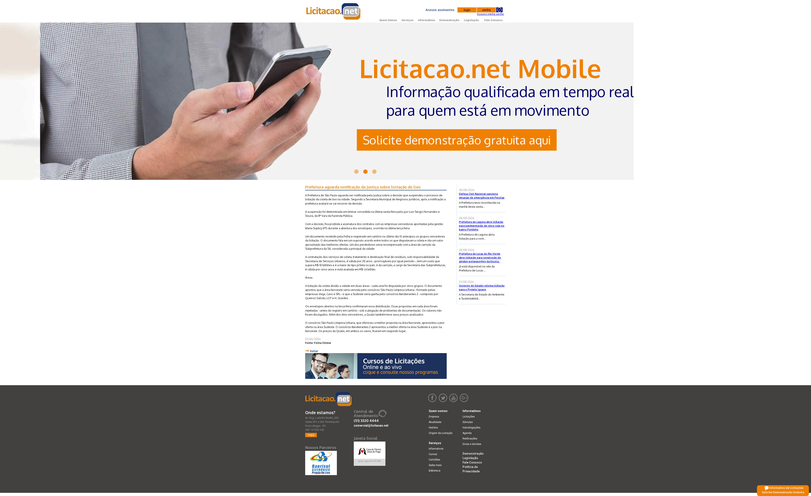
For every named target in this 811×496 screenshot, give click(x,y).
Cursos (433, 454)
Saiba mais (435, 465)
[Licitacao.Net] (333, 11)
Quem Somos (388, 20)
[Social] (369, 452)
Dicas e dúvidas (472, 444)
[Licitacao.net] (328, 399)
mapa (311, 434)
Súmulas (468, 422)
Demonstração (449, 20)
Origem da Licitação (440, 433)
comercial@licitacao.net (371, 425)
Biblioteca (434, 470)
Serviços (407, 20)
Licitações (469, 416)
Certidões (434, 459)
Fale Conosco (493, 20)
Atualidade (435, 422)
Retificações (470, 438)
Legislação (471, 20)
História (433, 427)
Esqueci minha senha (490, 14)
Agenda (467, 433)
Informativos (426, 20)
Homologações (471, 427)
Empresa (434, 416)
